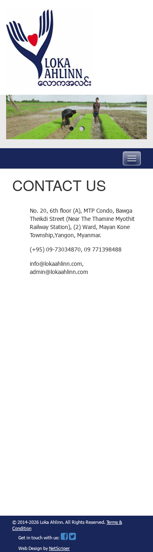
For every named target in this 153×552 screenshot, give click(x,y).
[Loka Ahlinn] (49, 47)
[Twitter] (72, 538)
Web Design (30, 548)
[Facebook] (64, 538)
